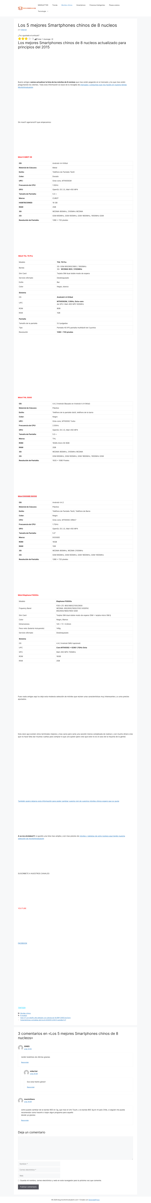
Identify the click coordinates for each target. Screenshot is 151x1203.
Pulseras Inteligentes (97, 5)
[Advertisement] (75, 65)
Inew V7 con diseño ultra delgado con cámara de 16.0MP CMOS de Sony (45, 1018)
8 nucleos (23, 1015)
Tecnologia (42, 11)
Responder (25, 1062)
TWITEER (21, 1008)
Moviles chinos (66, 5)
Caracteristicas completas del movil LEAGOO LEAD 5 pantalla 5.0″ (43, 1020)
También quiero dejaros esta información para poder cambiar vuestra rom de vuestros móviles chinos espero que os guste (68, 801)
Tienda (54, 5)
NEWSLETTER (43, 5)
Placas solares (114, 5)
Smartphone (80, 5)
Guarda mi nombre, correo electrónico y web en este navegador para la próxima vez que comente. (61, 1180)
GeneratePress (94, 1200)
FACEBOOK (22, 943)
